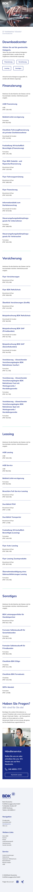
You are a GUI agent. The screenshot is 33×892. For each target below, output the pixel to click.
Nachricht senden (16, 775)
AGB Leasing (7, 452)
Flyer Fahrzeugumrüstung (12, 177)
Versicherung (22, 62)
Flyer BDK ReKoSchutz (11, 290)
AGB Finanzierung (9, 104)
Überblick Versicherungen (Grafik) (16, 302)
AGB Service (7, 465)
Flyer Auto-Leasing (10, 546)
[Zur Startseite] (3, 31)
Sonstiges (18, 68)
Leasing (6, 68)
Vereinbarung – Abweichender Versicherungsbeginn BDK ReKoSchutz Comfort (14, 362)
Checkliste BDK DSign (11, 661)
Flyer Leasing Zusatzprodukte (14, 559)
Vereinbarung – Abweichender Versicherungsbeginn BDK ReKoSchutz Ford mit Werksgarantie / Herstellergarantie (14, 383)
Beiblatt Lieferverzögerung (13, 117)
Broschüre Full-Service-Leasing (15, 491)
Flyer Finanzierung (9, 190)
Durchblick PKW (9, 504)
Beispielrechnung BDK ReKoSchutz (16, 315)
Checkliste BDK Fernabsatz (13, 674)
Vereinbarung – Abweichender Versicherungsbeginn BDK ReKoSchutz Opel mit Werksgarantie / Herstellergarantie (14, 406)
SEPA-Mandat (8, 687)
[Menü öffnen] (30, 3)
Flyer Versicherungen (10, 277)
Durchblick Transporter (11, 517)
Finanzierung (8, 62)
